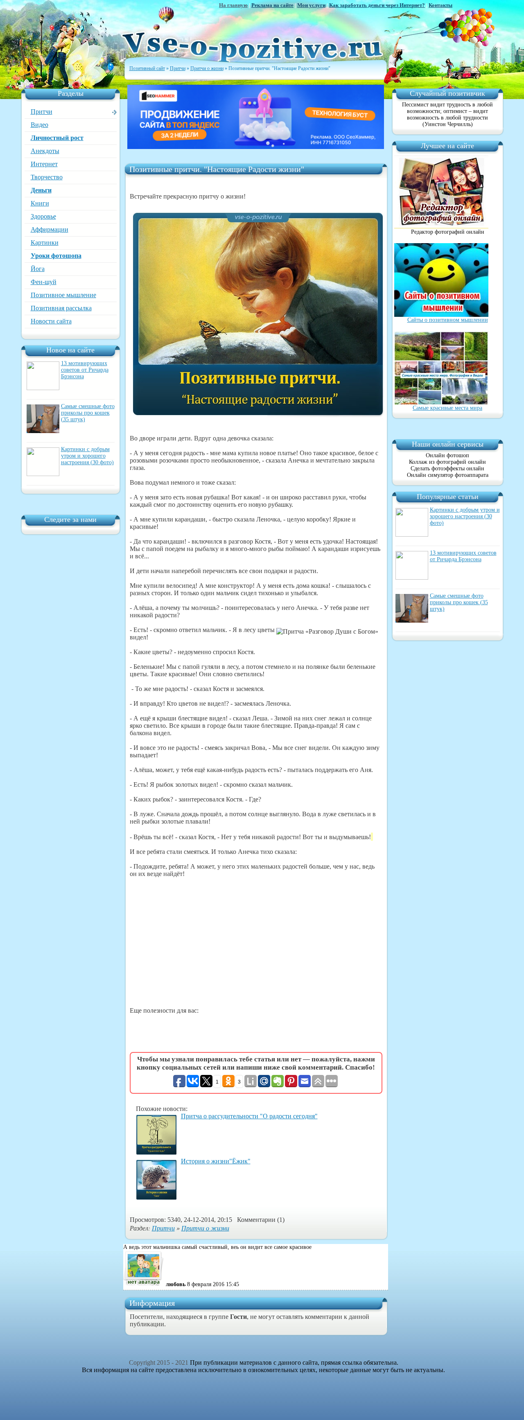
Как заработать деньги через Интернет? (377, 5)
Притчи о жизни (205, 1228)
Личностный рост (57, 137)
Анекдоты (45, 150)
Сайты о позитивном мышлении (447, 320)
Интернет (44, 163)
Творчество (47, 177)
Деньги (41, 190)
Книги (40, 203)
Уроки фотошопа (56, 255)
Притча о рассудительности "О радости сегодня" (249, 1116)
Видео (39, 124)
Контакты (440, 5)
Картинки (45, 242)
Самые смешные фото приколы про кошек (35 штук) (88, 412)
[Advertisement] (256, 942)
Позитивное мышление (63, 294)
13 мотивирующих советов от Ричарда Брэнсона (84, 369)
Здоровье (43, 216)
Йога (38, 268)
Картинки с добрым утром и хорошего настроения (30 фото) (87, 455)
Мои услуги (311, 5)
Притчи (41, 111)
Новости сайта (51, 321)
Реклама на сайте (272, 5)
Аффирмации (49, 229)
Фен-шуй (43, 281)
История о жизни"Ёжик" (216, 1161)
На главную (233, 5)
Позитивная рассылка (61, 308)
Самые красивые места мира (447, 408)
